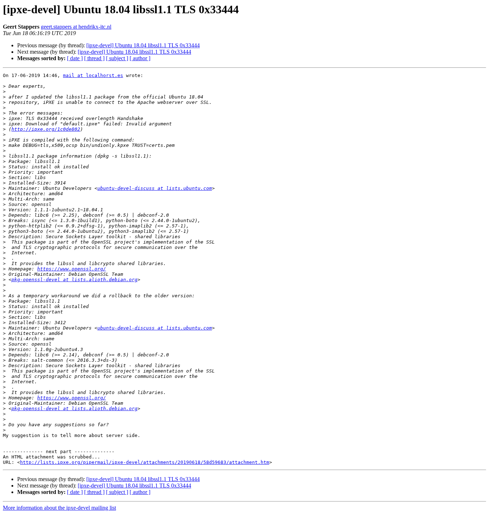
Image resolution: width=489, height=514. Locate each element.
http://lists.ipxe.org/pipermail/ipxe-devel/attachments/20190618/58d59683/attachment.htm (144, 462)
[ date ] (75, 58)
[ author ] (140, 58)
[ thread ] (94, 58)
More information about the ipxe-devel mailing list (59, 508)
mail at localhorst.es (93, 75)
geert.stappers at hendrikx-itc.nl (76, 27)
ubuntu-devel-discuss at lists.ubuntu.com (154, 188)
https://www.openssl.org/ (71, 269)
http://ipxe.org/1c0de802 (45, 129)
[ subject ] (117, 58)
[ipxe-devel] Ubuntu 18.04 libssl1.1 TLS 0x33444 (143, 45)
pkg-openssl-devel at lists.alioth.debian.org (74, 279)
